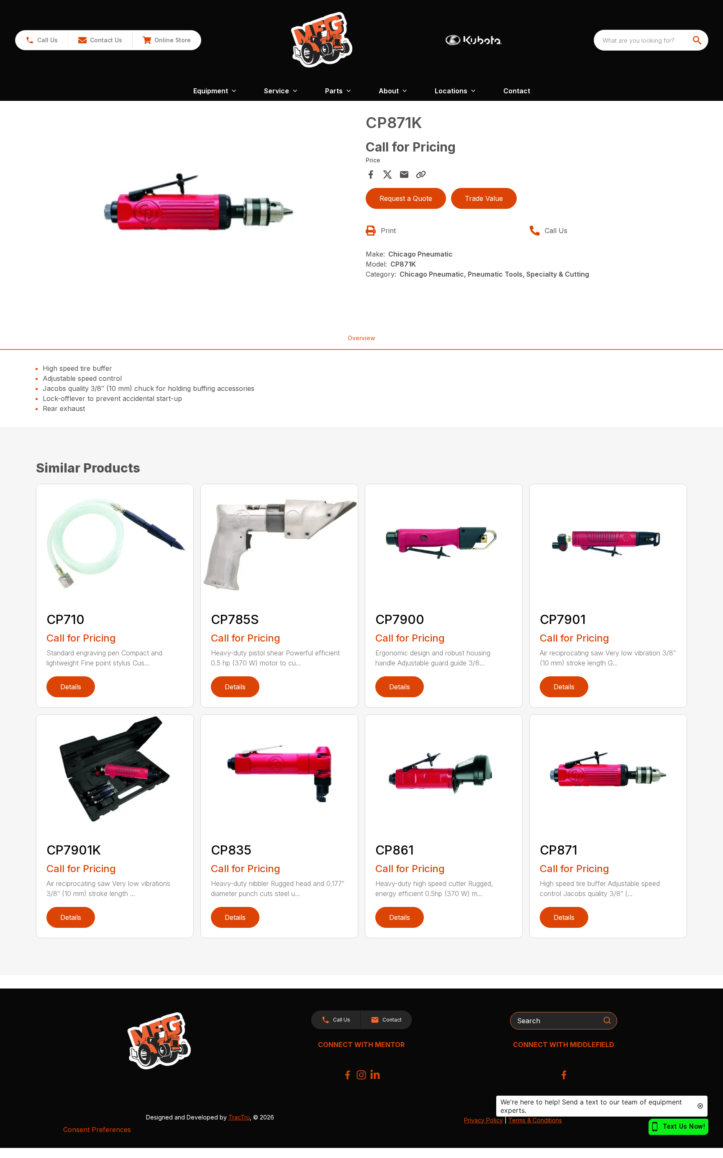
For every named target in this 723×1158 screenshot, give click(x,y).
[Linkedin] (375, 1074)
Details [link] (70, 687)
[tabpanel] (198, 211)
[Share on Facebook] (371, 174)
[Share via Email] (404, 174)
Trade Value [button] (484, 198)
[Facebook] (347, 1074)
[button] (41, 40)
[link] (166, 40)
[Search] (607, 1020)
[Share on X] (387, 174)
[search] (698, 40)
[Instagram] (361, 1074)
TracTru (239, 1117)
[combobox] (651, 40)
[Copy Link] (421, 174)
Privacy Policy (483, 1120)
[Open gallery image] (198, 209)
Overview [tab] (361, 337)
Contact (516, 91)
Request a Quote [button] (405, 198)
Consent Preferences (97, 1129)
